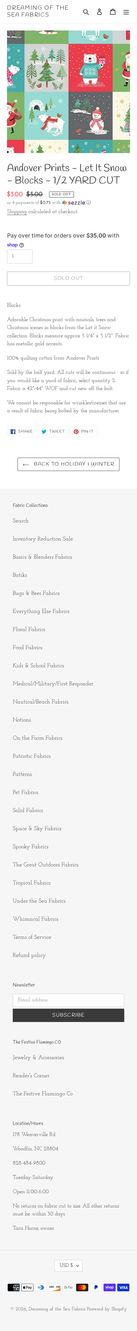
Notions (22, 720)
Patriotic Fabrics (32, 756)
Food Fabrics (27, 648)
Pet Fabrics (25, 793)
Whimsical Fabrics (35, 919)
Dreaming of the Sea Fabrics (38, 11)
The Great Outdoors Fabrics (45, 865)
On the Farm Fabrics (37, 738)
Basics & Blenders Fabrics (42, 557)
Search (21, 521)
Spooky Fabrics (30, 847)
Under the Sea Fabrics (39, 901)
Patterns (22, 774)
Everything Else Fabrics (41, 612)
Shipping (17, 211)
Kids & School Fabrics (38, 666)
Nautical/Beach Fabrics (40, 702)
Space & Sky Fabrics (37, 829)
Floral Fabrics (29, 630)
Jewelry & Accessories (38, 1058)
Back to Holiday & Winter (73, 464)
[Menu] (126, 11)
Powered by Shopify (107, 1309)
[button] (49, 203)
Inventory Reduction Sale (43, 539)
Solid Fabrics (28, 811)
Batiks (20, 575)
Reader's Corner (31, 1076)
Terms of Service (32, 937)
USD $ (66, 1265)
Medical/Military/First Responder (53, 684)
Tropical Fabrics (32, 883)
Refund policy (29, 955)
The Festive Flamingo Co (43, 1094)
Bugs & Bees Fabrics (36, 593)
